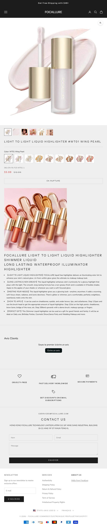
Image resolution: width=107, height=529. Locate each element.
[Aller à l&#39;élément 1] (7, 132)
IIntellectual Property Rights (53, 502)
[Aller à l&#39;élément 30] (49, 132)
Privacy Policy (47, 493)
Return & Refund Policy (51, 489)
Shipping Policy (48, 485)
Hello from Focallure (79, 480)
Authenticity (47, 480)
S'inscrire (14, 499)
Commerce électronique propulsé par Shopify (63, 516)
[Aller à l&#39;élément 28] (41, 132)
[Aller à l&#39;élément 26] (33, 132)
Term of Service (48, 498)
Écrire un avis (53, 350)
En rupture (53, 181)
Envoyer (53, 460)
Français (66, 510)
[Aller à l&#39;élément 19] (24, 132)
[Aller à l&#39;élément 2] (16, 132)
